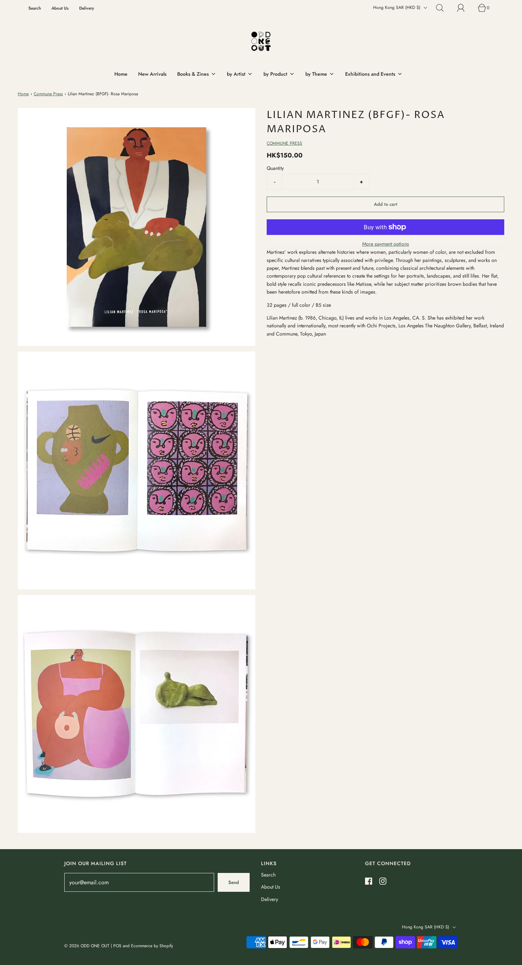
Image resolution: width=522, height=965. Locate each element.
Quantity (275, 168)
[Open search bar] (444, 8)
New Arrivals (152, 73)
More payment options (385, 243)
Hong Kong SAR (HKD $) (397, 7)
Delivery (86, 8)
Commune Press (48, 94)
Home (120, 73)
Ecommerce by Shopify (152, 946)
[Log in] (465, 8)
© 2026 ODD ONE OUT (86, 946)
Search (34, 8)
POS (117, 946)
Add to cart (385, 204)
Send (233, 882)
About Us (60, 8)
